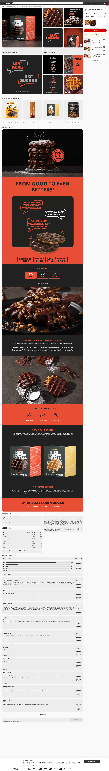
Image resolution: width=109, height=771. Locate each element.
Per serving (4, 528)
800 (71, 564)
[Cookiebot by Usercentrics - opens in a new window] (15, 769)
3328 (72, 562)
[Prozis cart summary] (104, 3)
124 (71, 566)
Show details (66, 768)
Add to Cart (95, 30)
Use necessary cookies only (91, 764)
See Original (5, 627)
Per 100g (9, 528)
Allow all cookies (91, 761)
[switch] (40, 769)
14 (71, 570)
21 (71, 568)
